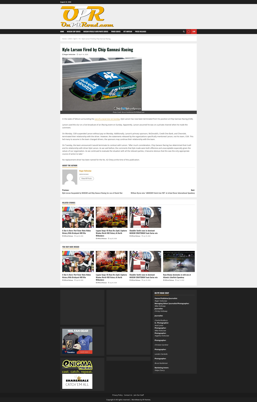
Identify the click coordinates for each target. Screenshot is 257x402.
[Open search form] (184, 32)
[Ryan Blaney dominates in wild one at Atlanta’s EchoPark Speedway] (179, 261)
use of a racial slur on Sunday (107, 119)
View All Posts (86, 178)
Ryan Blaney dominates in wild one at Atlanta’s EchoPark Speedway (177, 276)
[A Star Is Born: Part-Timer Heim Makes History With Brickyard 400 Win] (78, 217)
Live (194, 31)
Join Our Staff (139, 395)
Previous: (92, 191)
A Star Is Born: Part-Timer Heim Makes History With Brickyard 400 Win (76, 231)
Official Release (68, 236)
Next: (163, 191)
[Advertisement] (77, 309)
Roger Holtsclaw (69, 54)
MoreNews (136, 400)
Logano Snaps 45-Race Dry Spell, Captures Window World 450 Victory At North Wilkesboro (111, 233)
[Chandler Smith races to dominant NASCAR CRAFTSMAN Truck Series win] (145, 217)
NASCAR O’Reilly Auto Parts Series (95, 31)
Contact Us (128, 395)
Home (62, 31)
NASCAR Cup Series (73, 31)
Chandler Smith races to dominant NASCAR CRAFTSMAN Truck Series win (144, 231)
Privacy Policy (117, 395)
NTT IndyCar (127, 31)
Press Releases (140, 31)
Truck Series (115, 31)
